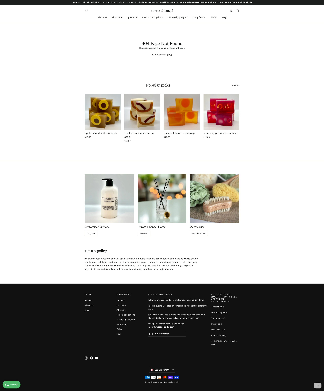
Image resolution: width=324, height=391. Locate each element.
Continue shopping (162, 54)
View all (235, 85)
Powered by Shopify (171, 382)
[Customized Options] (109, 198)
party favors (199, 17)
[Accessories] (214, 198)
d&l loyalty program (178, 17)
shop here (117, 17)
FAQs (213, 17)
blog (223, 17)
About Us (89, 305)
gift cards (132, 17)
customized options (152, 17)
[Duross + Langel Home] (162, 198)
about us (102, 17)
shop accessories (198, 234)
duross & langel (162, 11)
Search (88, 300)
